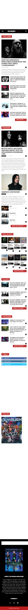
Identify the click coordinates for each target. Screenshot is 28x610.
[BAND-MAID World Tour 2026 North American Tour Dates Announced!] (5, 88)
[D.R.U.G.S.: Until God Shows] (24, 240)
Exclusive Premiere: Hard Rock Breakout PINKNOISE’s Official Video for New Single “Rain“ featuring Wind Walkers (18, 302)
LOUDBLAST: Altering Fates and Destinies (17, 245)
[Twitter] (17, 603)
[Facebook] (10, 603)
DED (11, 206)
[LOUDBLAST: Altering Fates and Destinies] (17, 240)
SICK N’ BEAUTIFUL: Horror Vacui (4, 245)
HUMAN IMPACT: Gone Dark (17, 262)
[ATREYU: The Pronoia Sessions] (24, 257)
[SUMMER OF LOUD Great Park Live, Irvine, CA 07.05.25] (5, 321)
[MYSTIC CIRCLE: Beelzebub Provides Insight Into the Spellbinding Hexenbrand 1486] (14, 139)
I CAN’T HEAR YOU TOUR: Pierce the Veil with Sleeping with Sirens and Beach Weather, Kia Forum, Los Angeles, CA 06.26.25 (18, 329)
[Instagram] (14, 603)
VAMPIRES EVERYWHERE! (10, 192)
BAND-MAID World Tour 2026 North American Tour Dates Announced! (17, 87)
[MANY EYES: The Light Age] (4, 257)
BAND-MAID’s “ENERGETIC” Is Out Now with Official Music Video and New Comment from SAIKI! (18, 106)
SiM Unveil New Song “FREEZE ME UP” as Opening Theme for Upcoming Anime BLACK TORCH (18, 114)
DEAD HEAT (12, 220)
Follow (24, 361)
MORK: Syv (10, 261)
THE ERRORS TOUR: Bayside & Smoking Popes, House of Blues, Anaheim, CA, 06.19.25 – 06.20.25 (18, 340)
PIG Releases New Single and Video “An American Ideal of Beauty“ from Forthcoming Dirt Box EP (17, 79)
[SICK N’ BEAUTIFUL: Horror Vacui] (4, 240)
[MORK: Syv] (11, 257)
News (3, 57)
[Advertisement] (14, 15)
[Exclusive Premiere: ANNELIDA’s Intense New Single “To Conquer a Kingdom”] (5, 293)
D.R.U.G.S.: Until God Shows (22, 245)
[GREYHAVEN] (5, 215)
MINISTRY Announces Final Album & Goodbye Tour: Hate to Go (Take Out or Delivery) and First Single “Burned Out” (17, 96)
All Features (4, 286)
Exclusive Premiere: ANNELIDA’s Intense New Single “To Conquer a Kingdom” (18, 293)
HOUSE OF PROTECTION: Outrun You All (10, 245)
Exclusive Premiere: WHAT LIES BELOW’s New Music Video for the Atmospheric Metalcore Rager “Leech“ (18, 285)
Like (25, 358)
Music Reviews (3, 248)
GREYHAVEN (12, 213)
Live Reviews (4, 323)
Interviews (4, 155)
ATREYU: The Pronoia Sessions (23, 262)
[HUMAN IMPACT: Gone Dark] (17, 257)
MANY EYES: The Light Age (4, 262)
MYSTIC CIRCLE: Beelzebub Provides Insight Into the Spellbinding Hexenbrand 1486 (12, 151)
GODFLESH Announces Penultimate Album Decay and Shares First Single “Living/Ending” (13, 62)
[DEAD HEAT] (5, 221)
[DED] (5, 208)
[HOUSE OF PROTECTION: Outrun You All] (11, 240)
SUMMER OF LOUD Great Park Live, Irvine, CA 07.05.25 (17, 320)
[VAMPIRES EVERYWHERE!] (14, 182)
